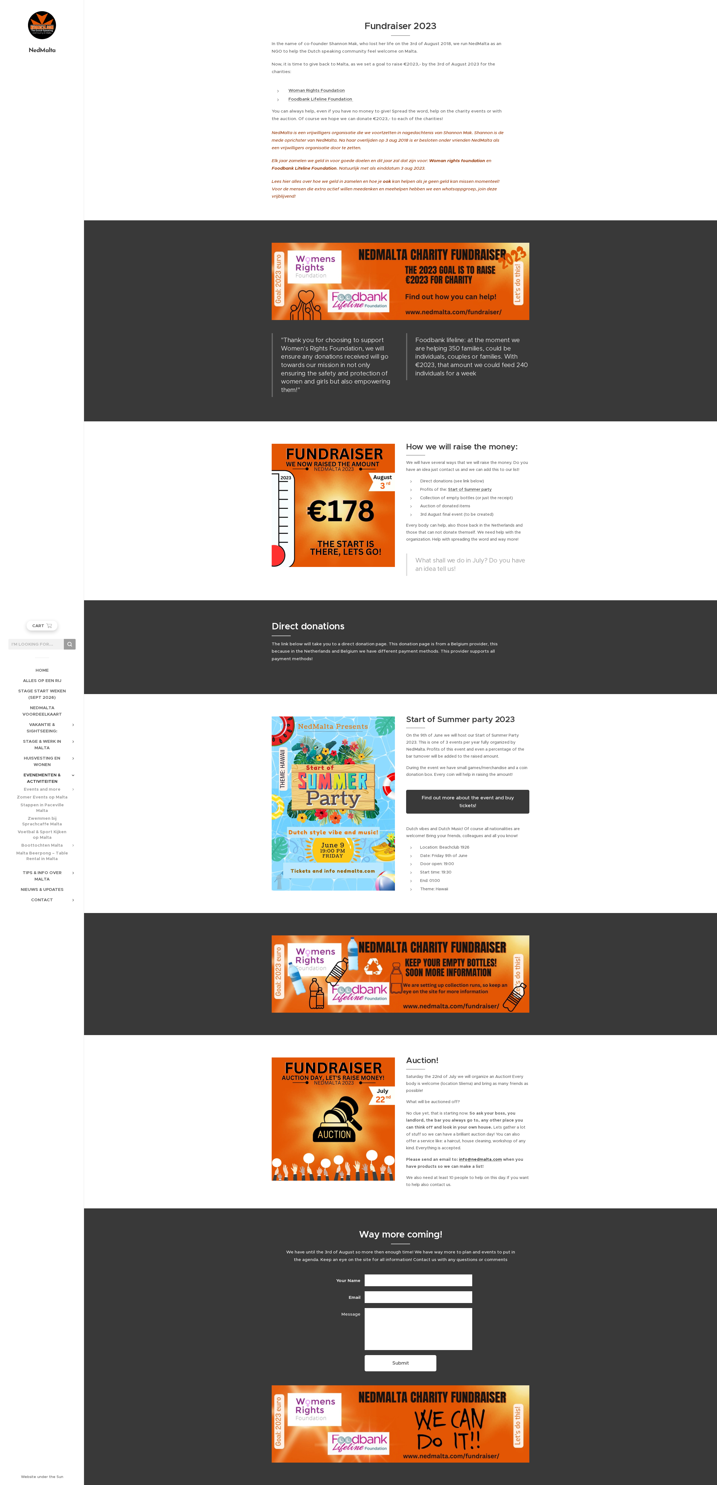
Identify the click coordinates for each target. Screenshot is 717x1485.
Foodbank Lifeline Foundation (320, 99)
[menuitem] (42, 670)
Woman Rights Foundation (316, 90)
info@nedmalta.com (480, 1159)
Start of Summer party (470, 489)
